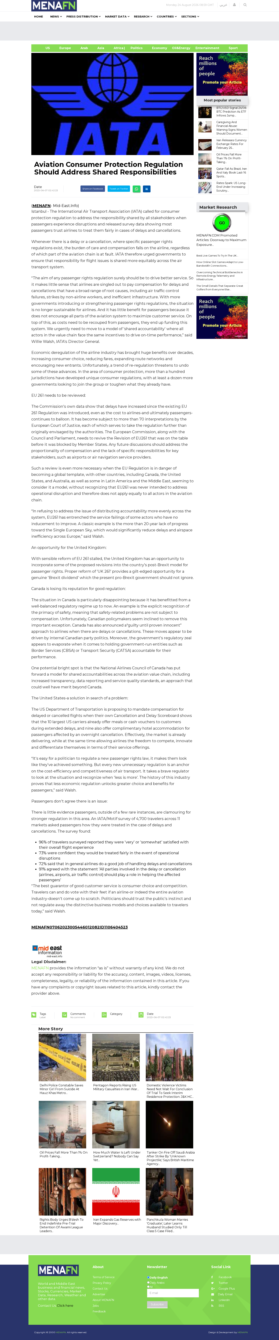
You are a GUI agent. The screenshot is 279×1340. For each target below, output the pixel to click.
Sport (231, 48)
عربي (223, 5)
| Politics (135, 48)
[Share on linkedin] (147, 189)
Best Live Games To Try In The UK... (217, 255)
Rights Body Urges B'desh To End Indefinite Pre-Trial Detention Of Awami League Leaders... (62, 1225)
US (43, 48)
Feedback (99, 1311)
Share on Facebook (92, 188)
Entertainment (201, 48)
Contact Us (100, 1288)
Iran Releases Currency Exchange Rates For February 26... (231, 144)
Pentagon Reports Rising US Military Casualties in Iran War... (116, 1087)
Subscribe (157, 1304)
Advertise (99, 1294)
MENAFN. (61, 1332)
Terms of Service (104, 1277)
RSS (221, 1305)
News (54, 16)
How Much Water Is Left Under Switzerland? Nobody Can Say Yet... (117, 1156)
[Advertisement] (141, 31)
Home (38, 16)
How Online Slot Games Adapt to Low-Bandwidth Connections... (220, 263)
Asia (101, 48)
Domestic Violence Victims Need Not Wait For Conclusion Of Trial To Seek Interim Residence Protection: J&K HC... (170, 1091)
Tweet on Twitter (119, 188)
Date (38, 187)
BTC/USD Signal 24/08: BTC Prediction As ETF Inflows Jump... (231, 111)
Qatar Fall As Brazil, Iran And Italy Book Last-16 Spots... (231, 172)
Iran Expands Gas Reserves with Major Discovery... (117, 1221)
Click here (65, 1305)
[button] (234, 5)
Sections (188, 16)
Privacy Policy (102, 1283)
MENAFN (41, 205)
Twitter (223, 1283)
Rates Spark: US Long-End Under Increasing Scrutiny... (231, 186)
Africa (118, 48)
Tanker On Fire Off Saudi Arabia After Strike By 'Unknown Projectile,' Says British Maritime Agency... (171, 1158)
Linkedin (224, 1300)
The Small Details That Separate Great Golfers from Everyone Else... (219, 287)
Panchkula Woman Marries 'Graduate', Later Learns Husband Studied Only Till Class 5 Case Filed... (167, 1225)
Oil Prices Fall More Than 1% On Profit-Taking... (229, 158)
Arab (84, 48)
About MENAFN (103, 1300)
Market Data (116, 16)
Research (141, 16)
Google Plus (226, 1288)
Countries (165, 16)
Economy (159, 48)
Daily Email (225, 1294)
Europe (65, 48)
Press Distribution (82, 16)
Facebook (225, 1277)
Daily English (159, 1277)
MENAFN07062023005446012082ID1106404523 (79, 927)
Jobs (96, 1305)
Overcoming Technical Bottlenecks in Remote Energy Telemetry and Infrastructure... (219, 276)
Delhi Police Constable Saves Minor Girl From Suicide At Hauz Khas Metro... (61, 1089)
